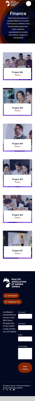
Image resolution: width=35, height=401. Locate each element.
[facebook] (3, 389)
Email (20, 335)
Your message (22, 346)
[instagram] (10, 389)
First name (22, 312)
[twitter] (7, 389)
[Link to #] (28, 3)
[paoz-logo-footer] (17, 278)
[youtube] (14, 389)
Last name (22, 323)
